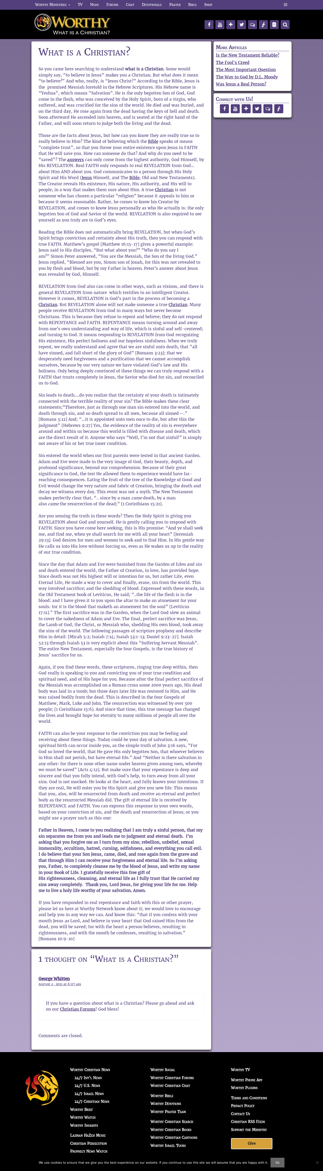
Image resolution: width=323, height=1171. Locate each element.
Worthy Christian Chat (170, 1085)
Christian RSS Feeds (248, 1121)
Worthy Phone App (246, 1080)
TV (80, 4)
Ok (277, 1162)
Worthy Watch (83, 1117)
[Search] (285, 24)
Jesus (87, 177)
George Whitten (54, 978)
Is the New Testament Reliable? (247, 55)
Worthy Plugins (244, 1087)
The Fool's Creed (232, 62)
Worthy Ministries (51, 4)
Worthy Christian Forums (172, 1078)
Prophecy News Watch (88, 1151)
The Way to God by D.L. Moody (247, 77)
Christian (164, 189)
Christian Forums (78, 1009)
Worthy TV (240, 1069)
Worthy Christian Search (172, 1121)
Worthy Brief (81, 1109)
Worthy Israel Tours (168, 1145)
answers (75, 159)
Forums (112, 4)
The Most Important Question (246, 69)
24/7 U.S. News (87, 1085)
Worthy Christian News (90, 1069)
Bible (192, 4)
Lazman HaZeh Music (88, 1135)
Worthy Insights (84, 1125)
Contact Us (240, 1114)
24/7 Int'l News (88, 1078)
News (94, 4)
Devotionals (152, 4)
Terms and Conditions (249, 1098)
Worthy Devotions (166, 1103)
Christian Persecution (88, 1143)
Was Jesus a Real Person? (241, 84)
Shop (208, 4)
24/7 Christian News (91, 1101)
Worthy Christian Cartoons (174, 1137)
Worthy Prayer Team (168, 1111)
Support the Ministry (249, 1129)
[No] (317, 1162)
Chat (130, 4)
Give (252, 1143)
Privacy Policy (242, 1105)
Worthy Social (163, 1069)
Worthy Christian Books (171, 1129)
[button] (285, 4)
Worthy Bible (162, 1096)
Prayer (175, 4)
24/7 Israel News (89, 1093)
